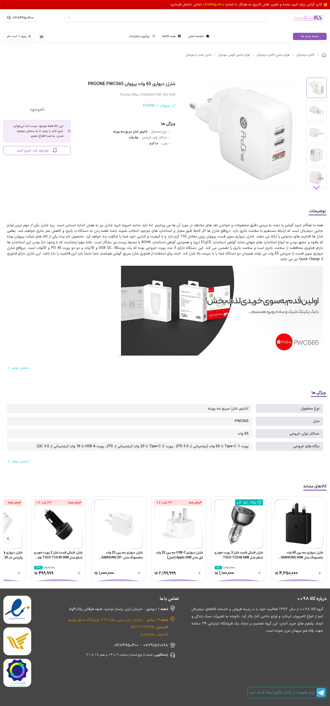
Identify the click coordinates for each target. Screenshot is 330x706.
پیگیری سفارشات (139, 36)
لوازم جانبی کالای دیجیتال (273, 55)
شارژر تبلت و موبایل (198, 55)
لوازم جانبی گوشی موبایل (234, 55)
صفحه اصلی (196, 36)
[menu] (169, 36)
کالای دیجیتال (305, 55)
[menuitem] (199, 36)
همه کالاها (169, 36)
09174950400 (23, 17)
